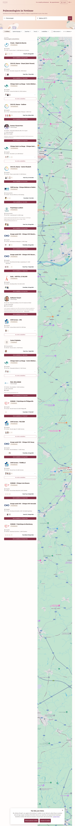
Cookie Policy (56, 816)
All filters (7, 31)
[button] (70, 469)
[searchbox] (19, 18)
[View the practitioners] (20, 95)
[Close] (62, 810)
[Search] (70, 18)
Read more (26, 311)
